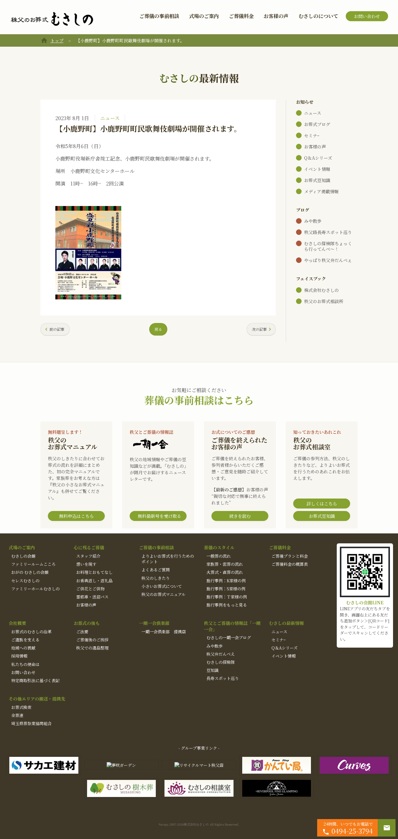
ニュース (110, 118)
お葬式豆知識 (317, 180)
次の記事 (259, 329)
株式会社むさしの (321, 290)
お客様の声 (276, 16)
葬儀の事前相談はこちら (199, 400)
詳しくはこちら (322, 503)
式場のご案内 (204, 16)
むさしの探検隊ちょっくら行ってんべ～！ (328, 246)
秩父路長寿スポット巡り (328, 232)
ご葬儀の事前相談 (159, 16)
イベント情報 (317, 169)
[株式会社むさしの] (52, 19)
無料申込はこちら (76, 516)
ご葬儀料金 (241, 16)
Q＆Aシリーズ (318, 158)
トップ (56, 40)
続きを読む (240, 516)
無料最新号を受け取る (159, 516)
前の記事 (56, 329)
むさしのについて (318, 16)
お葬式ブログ (317, 124)
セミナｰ (311, 135)
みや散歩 (313, 221)
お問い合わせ (367, 16)
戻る (158, 329)
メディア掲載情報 (321, 191)
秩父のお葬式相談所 (323, 301)
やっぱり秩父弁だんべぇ (328, 260)
